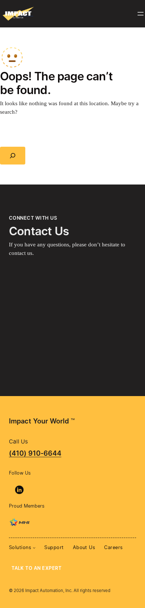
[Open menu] (140, 13)
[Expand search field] (12, 156)
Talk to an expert (36, 568)
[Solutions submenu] (34, 547)
